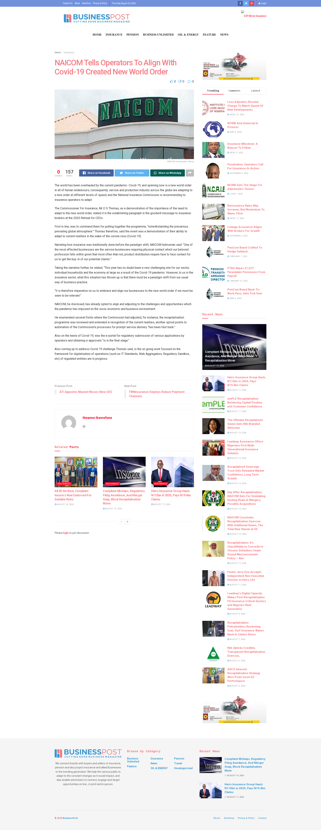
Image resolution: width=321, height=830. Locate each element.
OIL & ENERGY (188, 34)
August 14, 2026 (237, 458)
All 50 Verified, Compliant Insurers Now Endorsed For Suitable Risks (73, 495)
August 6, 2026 (237, 660)
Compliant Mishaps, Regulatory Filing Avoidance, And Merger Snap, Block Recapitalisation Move (230, 356)
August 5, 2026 (237, 686)
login (66, 532)
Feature (209, 34)
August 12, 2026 (237, 563)
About (77, 3)
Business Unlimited (158, 34)
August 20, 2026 (65, 504)
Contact (262, 818)
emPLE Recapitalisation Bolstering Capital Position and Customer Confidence (244, 402)
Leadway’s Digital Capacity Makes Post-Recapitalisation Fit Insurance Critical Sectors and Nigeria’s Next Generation (246, 601)
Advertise (86, 3)
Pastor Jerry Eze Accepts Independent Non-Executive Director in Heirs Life (245, 575)
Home (97, 34)
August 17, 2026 (161, 504)
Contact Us (68, 3)
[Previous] (121, 521)
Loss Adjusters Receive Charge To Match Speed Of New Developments (245, 105)
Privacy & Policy (100, 3)
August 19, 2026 (113, 508)
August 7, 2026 (237, 639)
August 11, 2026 (237, 585)
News (224, 34)
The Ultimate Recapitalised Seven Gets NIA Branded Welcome (245, 423)
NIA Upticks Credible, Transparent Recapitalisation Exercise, (246, 651)
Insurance (114, 34)
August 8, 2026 (237, 614)
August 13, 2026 (237, 534)
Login (263, 3)
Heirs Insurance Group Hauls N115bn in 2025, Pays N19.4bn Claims (171, 495)
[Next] (127, 521)
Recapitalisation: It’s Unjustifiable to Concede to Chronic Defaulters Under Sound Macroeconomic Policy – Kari (245, 550)
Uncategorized (183, 768)
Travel (178, 763)
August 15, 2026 (237, 433)
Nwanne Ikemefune (97, 418)
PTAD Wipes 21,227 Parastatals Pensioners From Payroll (246, 272)
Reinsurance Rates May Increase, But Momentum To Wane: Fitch (246, 209)
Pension (133, 34)
